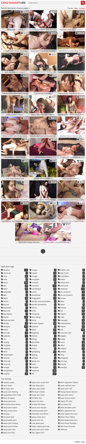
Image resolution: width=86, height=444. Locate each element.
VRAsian (63, 430)
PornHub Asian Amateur (13, 404)
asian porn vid (37, 420)
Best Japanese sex (67, 411)
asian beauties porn (68, 408)
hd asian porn (8, 417)
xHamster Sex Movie (39, 414)
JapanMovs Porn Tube (12, 395)
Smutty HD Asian (38, 404)
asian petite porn (10, 420)
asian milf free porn (67, 386)
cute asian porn (37, 386)
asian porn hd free (10, 426)
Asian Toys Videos (67, 417)
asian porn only (9, 430)
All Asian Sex (8, 389)
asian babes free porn (68, 414)
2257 (83, 442)
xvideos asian (8, 382)
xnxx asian (7, 386)
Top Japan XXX (37, 433)
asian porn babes (10, 408)
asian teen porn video (40, 430)
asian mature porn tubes (41, 426)
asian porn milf (66, 389)
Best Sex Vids (9, 433)
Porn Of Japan (9, 398)
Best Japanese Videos (69, 382)
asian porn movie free (40, 382)
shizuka (6, 414)
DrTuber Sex (36, 398)
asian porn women (38, 408)
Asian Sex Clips (37, 395)
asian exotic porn (10, 411)
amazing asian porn (39, 411)
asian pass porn (9, 401)
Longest (82, 8)
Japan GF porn (66, 401)
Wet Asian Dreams (67, 426)
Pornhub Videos (38, 392)
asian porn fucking (10, 392)
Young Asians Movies (68, 392)
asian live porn (37, 401)
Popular (70, 8)
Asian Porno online (67, 398)
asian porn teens (66, 395)
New (76, 8)
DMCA (77, 442)
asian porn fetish (38, 389)
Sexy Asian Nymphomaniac (71, 423)
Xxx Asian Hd (65, 404)
